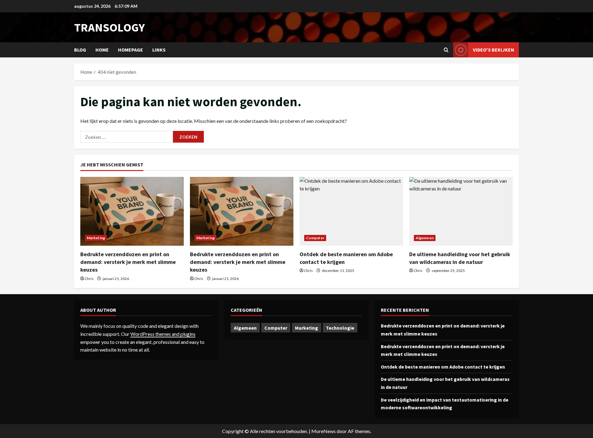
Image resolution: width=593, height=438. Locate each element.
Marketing (96, 238)
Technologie (340, 328)
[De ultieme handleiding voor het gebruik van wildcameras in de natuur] (461, 211)
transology (109, 27)
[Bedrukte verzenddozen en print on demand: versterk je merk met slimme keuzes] (132, 211)
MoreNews (323, 431)
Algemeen (425, 238)
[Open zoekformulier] (446, 50)
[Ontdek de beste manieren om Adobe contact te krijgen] (351, 211)
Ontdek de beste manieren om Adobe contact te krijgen (443, 367)
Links (159, 50)
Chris (89, 278)
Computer (315, 238)
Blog (80, 50)
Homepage (130, 50)
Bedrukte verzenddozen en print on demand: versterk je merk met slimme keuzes (128, 262)
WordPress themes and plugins (163, 334)
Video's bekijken (493, 50)
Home (102, 50)
